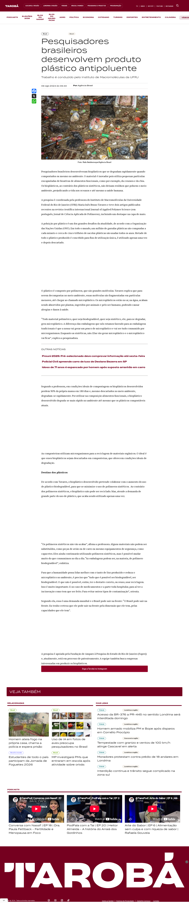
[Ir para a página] (177, 6)
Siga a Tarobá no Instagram (94, 669)
